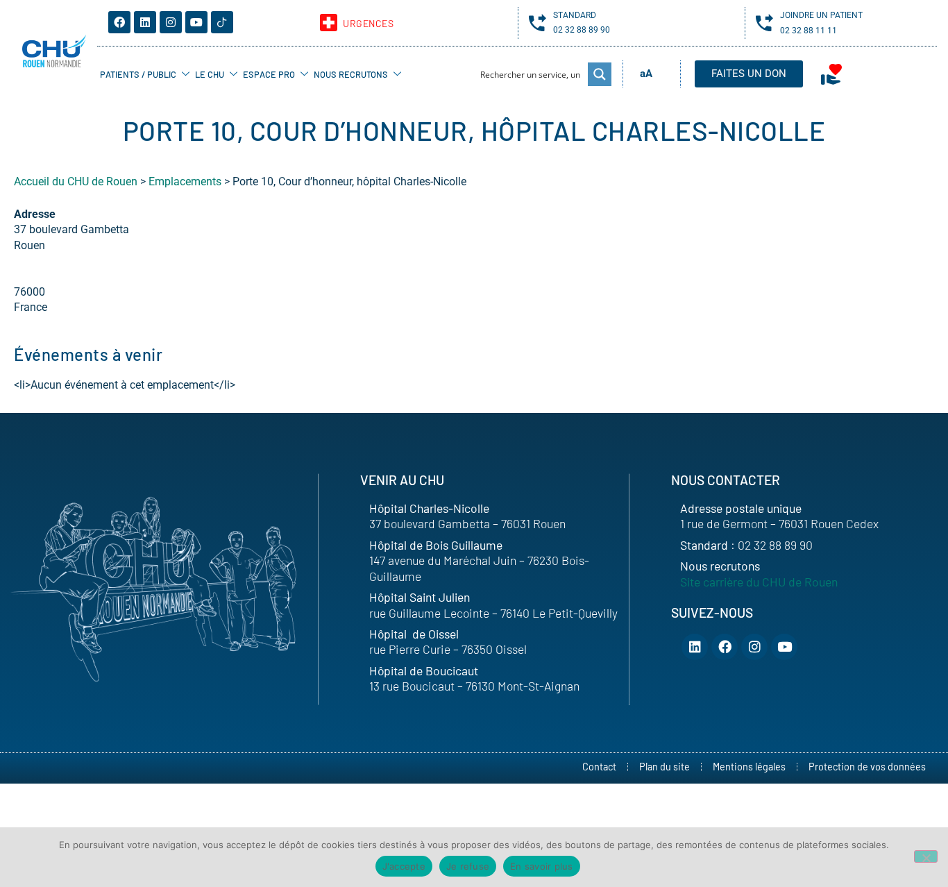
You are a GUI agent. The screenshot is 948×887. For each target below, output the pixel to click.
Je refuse (467, 866)
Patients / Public (138, 74)
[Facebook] (119, 22)
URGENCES (368, 23)
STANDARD (574, 15)
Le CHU (209, 74)
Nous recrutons (351, 74)
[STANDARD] (537, 22)
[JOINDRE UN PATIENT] (764, 22)
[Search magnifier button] (599, 74)
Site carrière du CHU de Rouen (759, 581)
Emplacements (185, 181)
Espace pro (269, 74)
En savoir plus (541, 866)
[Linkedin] (145, 22)
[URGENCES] (328, 22)
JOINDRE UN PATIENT (821, 15)
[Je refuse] (926, 856)
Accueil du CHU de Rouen (75, 181)
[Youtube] (196, 22)
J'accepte (403, 866)
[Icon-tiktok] (222, 22)
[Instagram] (171, 22)
